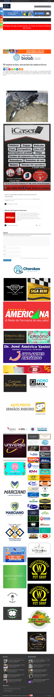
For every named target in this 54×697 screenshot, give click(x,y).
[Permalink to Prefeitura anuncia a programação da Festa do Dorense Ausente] (31, 682)
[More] (22, 69)
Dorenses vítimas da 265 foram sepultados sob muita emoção (15, 680)
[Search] (50, 7)
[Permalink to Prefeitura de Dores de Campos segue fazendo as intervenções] (31, 668)
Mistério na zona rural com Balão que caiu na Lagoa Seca (16, 670)
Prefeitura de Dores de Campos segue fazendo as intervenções (41, 665)
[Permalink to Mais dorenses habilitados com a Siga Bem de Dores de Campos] (31, 663)
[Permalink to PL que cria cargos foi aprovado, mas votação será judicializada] (6, 663)
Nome (4, 246)
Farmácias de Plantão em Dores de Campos (12, 688)
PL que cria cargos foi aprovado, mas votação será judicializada (16, 660)
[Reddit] (20, 69)
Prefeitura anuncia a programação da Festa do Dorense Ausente (41, 680)
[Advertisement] (27, 40)
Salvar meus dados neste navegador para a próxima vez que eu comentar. (34, 258)
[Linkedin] (17, 69)
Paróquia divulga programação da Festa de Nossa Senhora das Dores (27, 27)
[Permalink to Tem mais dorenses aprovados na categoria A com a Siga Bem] (31, 677)
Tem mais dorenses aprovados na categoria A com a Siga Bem (40, 675)
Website (4, 254)
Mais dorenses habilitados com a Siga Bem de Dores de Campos (41, 660)
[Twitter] (7, 69)
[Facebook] (4, 69)
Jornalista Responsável (8, 690)
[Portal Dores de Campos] (6, 7)
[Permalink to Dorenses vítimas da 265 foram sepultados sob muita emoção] (6, 682)
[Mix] (12, 69)
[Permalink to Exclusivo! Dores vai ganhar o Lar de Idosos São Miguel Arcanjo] (6, 677)
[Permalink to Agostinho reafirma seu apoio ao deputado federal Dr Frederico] (31, 672)
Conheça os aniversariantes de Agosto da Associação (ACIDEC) (16, 665)
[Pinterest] (9, 69)
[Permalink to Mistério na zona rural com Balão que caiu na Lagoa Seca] (6, 672)
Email (4, 250)
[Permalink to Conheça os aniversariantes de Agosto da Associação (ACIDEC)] (6, 668)
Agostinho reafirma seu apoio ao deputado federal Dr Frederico (40, 670)
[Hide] (0, 29)
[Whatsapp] (14, 69)
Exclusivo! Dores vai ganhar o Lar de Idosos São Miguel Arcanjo (16, 675)
